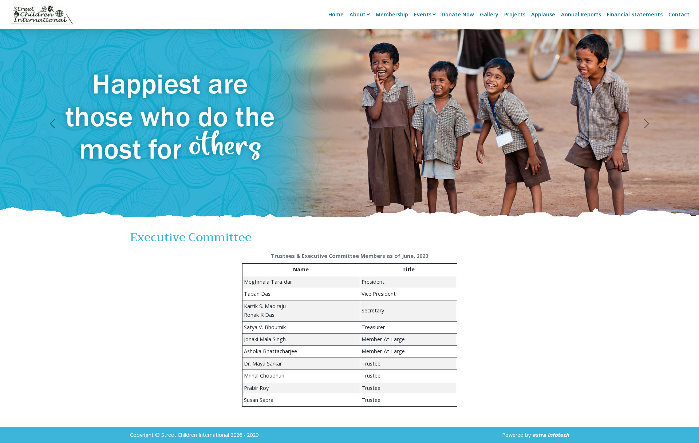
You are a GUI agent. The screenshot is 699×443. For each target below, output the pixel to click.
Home (336, 14)
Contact (679, 14)
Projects (514, 14)
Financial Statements (635, 14)
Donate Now (458, 14)
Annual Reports (581, 14)
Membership (392, 14)
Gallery (489, 14)
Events (422, 14)
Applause (543, 14)
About (358, 14)
